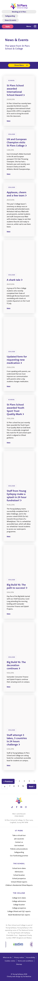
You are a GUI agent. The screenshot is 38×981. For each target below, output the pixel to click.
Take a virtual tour (19, 835)
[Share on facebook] (16, 807)
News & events (10, 20)
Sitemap (19, 964)
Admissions (19, 872)
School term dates (19, 868)
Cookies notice (10, 961)
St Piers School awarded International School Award (15, 90)
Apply (7, 26)
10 (23, 786)
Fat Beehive (27, 976)
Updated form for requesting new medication (17, 359)
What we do (7, 957)
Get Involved (19, 845)
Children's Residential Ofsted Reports (19, 885)
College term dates (19, 898)
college (11, 134)
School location (19, 875)
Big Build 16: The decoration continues (16, 665)
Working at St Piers (19, 12)
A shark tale (13, 279)
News (8, 121)
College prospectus (19, 908)
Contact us (19, 842)
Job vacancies (19, 839)
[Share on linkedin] (21, 807)
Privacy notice (19, 957)
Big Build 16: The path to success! (16, 586)
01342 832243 (19, 816)
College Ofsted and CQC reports (19, 911)
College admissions (19, 901)
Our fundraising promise (19, 856)
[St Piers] (19, 6)
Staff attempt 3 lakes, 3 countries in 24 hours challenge (17, 739)
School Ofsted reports (19, 882)
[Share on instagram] (25, 807)
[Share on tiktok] (12, 807)
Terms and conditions (25, 961)
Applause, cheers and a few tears (16, 194)
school (11, 80)
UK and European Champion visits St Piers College (17, 142)
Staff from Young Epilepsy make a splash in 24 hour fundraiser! (16, 495)
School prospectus (19, 878)
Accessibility (30, 957)
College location (19, 905)
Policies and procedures (19, 849)
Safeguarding (10, 16)
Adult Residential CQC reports (19, 915)
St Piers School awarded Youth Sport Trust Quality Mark (15, 409)
